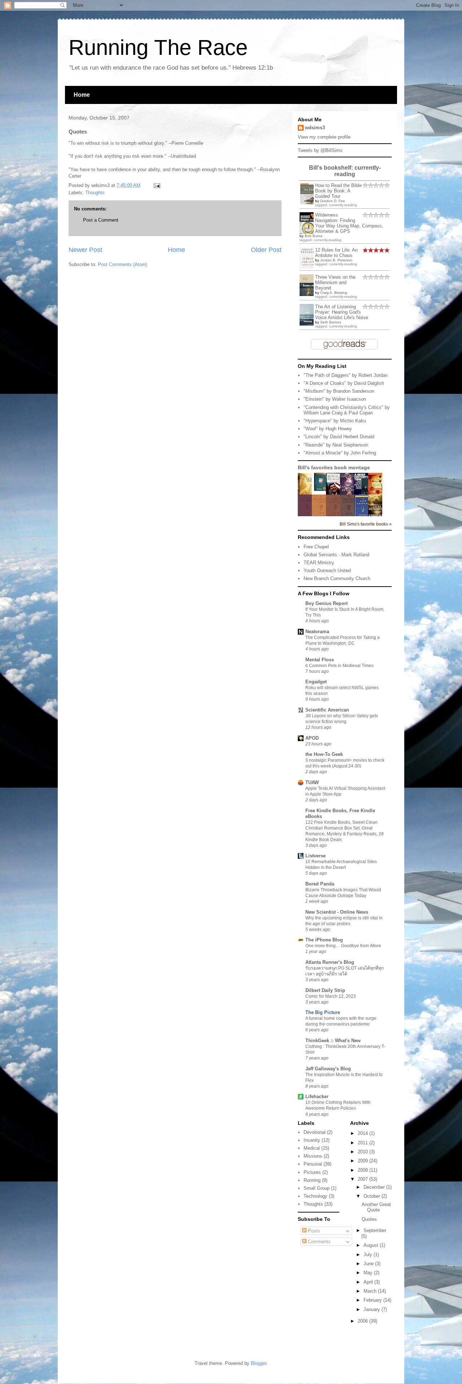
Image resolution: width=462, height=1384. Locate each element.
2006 (363, 1321)
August (371, 1245)
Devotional (315, 1132)
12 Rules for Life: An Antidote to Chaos (336, 252)
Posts (313, 1230)
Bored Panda (319, 884)
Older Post (266, 249)
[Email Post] (155, 185)
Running (312, 1180)
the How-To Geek (324, 754)
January (372, 1309)
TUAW (312, 782)
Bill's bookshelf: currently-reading (345, 171)
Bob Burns (313, 236)
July (368, 1254)
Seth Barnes (330, 322)
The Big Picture (322, 1012)
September (374, 1230)
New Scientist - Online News (336, 912)
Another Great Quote (376, 1207)
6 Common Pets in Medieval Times (339, 665)
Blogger (258, 1363)
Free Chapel (316, 546)
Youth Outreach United (327, 570)
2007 (363, 1179)
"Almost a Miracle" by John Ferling (340, 453)
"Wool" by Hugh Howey (328, 428)
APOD (312, 738)
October (372, 1196)
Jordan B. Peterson (336, 260)
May (368, 1272)
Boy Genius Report (326, 603)
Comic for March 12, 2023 (330, 996)
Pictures (312, 1172)
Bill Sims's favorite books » (366, 524)
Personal (313, 1164)
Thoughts (95, 192)
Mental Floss (319, 659)
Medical (312, 1148)
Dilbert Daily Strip (325, 990)
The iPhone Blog (324, 940)
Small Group (317, 1188)
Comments (318, 1241)
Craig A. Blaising (333, 293)
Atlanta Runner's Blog (329, 962)
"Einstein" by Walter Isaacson (335, 399)
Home (82, 95)
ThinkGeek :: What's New (333, 1040)
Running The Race (158, 47)
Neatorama (317, 631)
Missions (313, 1156)
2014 (363, 1133)
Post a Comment (100, 220)
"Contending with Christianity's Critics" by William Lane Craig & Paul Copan (347, 410)
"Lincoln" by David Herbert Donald (339, 436)
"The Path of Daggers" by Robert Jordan (346, 375)
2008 (363, 1170)
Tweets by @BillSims (320, 150)
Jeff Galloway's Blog (328, 1068)
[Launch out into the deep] (321, 489)
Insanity (312, 1140)
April (368, 1282)
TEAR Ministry (319, 562)
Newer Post (85, 249)
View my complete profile (324, 137)
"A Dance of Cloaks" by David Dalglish (344, 383)
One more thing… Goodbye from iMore (343, 945)
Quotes (369, 1219)
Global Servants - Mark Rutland (336, 554)
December (374, 1187)
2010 (363, 1151)
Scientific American (327, 710)
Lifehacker (316, 1096)
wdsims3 (315, 127)
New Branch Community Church (337, 578)
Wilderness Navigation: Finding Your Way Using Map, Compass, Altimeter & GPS (349, 223)
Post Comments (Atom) (122, 264)
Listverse (315, 855)
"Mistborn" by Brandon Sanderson (339, 391)
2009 (363, 1160)
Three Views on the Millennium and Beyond (335, 282)
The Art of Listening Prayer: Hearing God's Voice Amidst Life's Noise (341, 312)
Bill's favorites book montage (334, 467)
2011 (363, 1142)
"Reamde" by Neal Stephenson (336, 445)
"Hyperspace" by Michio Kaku (335, 420)
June (369, 1263)
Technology (315, 1196)
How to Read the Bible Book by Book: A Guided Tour (338, 191)
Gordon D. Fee (332, 201)
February (373, 1300)
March (370, 1291)
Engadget (316, 681)
